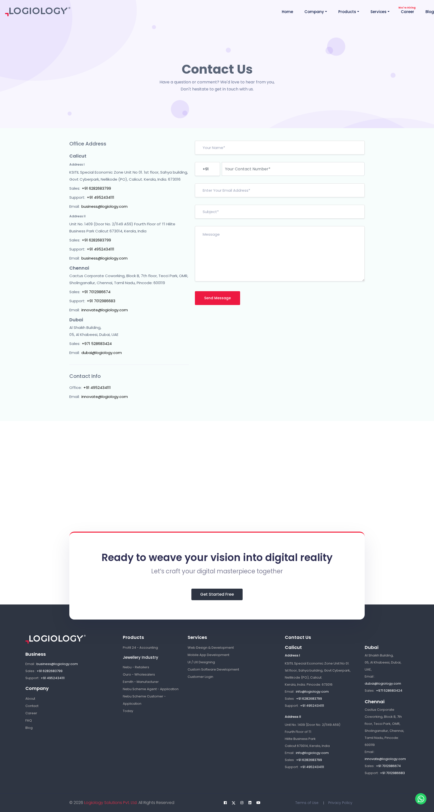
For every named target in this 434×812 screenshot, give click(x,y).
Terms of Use (306, 802)
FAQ (28, 720)
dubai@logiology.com (101, 352)
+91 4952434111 (100, 197)
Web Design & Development (211, 647)
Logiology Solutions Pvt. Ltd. (110, 802)
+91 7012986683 (101, 300)
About (30, 698)
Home (287, 11)
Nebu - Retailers (136, 667)
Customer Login (200, 676)
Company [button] (314, 11)
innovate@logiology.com (104, 310)
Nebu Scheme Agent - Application (151, 689)
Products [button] (347, 11)
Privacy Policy (340, 802)
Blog (429, 11)
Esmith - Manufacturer (141, 681)
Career (407, 11)
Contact (31, 705)
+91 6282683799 (96, 188)
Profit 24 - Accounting (140, 647)
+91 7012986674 (96, 291)
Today (128, 710)
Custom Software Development (213, 669)
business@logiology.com (104, 206)
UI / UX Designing (201, 662)
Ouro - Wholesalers (139, 674)
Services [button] (378, 11)
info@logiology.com (312, 691)
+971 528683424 (97, 343)
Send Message (217, 297)
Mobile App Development (208, 654)
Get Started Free (217, 594)
